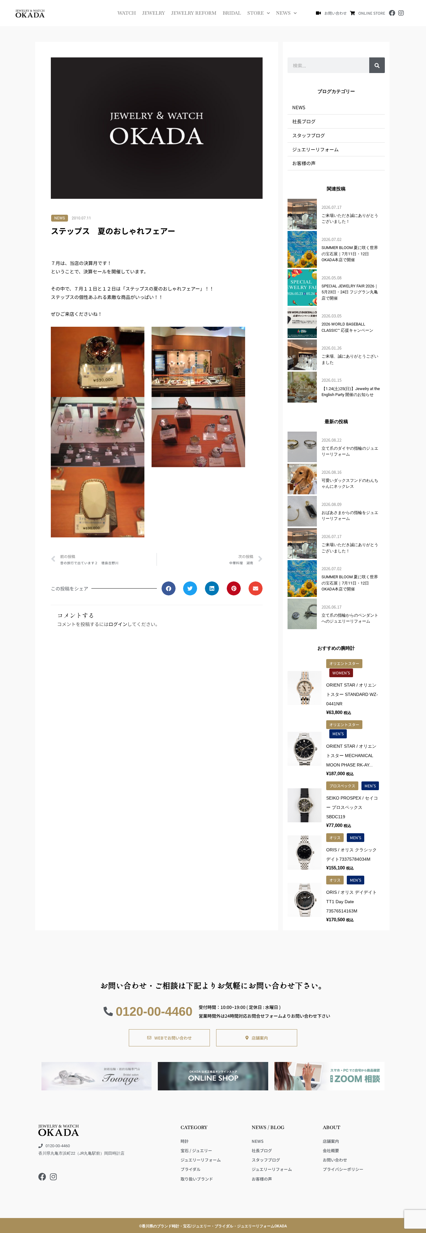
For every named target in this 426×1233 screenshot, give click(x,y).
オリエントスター (344, 663)
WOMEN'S (341, 672)
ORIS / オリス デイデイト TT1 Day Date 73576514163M (351, 901)
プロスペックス (342, 785)
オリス (335, 837)
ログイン (118, 624)
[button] (169, 588)
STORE (255, 13)
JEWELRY (153, 13)
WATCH (127, 13)
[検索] (377, 65)
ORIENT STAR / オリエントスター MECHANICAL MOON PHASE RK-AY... (351, 755)
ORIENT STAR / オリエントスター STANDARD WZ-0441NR (352, 694)
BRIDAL (232, 13)
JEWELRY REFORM (193, 13)
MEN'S (338, 733)
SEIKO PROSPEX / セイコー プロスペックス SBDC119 (352, 807)
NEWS (283, 13)
